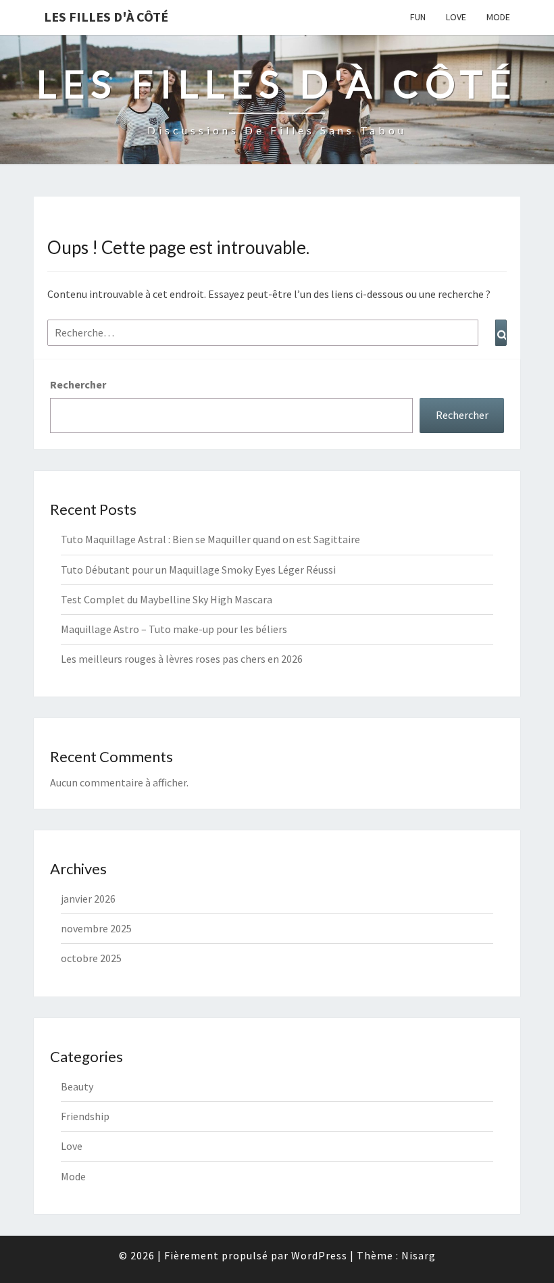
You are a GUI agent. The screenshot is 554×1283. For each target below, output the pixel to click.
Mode (498, 17)
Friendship (85, 1116)
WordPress (319, 1255)
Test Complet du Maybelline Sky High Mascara (166, 599)
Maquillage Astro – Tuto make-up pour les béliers (174, 629)
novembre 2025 (96, 928)
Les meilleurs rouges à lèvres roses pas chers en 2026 (182, 658)
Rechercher (78, 384)
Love (456, 17)
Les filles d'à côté (106, 16)
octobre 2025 (91, 958)
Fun (418, 17)
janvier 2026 (88, 898)
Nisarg (418, 1255)
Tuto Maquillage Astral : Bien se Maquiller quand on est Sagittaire (210, 539)
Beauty (77, 1086)
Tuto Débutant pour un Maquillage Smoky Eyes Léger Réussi (198, 569)
